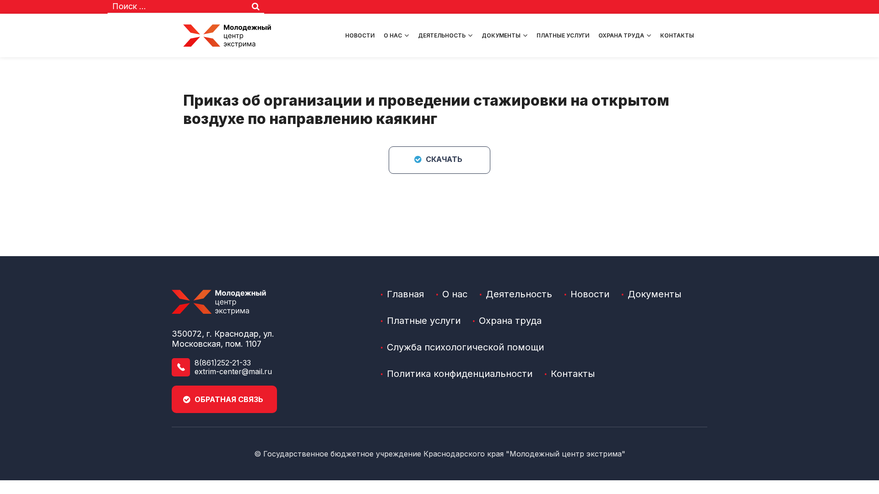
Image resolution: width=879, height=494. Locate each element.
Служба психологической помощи (465, 347)
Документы (501, 35)
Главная (405, 294)
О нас (393, 35)
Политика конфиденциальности (459, 373)
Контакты (677, 35)
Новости (359, 35)
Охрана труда (621, 35)
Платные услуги (563, 35)
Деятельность (442, 35)
